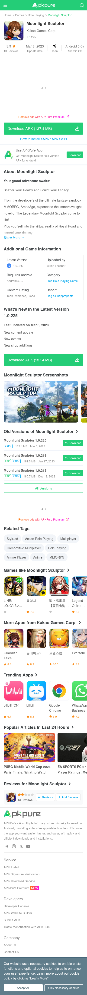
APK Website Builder (18, 913)
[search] (82, 5)
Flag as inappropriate (60, 296)
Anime (37, 557)
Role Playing (36, 15)
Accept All (23, 988)
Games (19, 15)
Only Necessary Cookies (63, 988)
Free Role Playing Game (62, 281)
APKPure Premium (16, 888)
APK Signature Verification (21, 874)
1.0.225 (18, 266)
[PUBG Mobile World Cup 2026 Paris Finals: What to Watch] (29, 747)
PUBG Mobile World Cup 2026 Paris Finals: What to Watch (27, 769)
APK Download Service (19, 881)
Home (7, 15)
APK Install (11, 867)
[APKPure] (43, 5)
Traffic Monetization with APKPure (27, 927)
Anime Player (16, 557)
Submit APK (12, 920)
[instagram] (14, 847)
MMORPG (56, 557)
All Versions (43, 488)
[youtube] (28, 847)
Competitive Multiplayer (24, 548)
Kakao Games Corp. (41, 30)
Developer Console (16, 906)
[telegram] (7, 847)
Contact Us (11, 952)
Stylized (12, 538)
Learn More (38, 978)
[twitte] (21, 847)
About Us (10, 945)
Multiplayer (68, 538)
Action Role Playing (39, 538)
